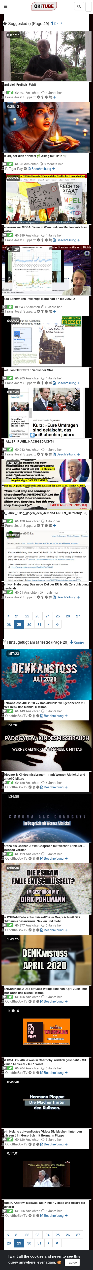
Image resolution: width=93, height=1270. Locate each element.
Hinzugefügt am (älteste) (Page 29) (37, 642)
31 (39, 624)
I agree (72, 1262)
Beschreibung (41, 168)
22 (27, 615)
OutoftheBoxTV (17, 715)
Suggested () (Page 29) (28, 23)
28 (9, 624)
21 (17, 615)
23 (37, 615)
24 (48, 615)
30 (29, 624)
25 (58, 615)
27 (78, 615)
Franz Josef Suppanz (21, 97)
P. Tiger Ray (14, 168)
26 (68, 615)
